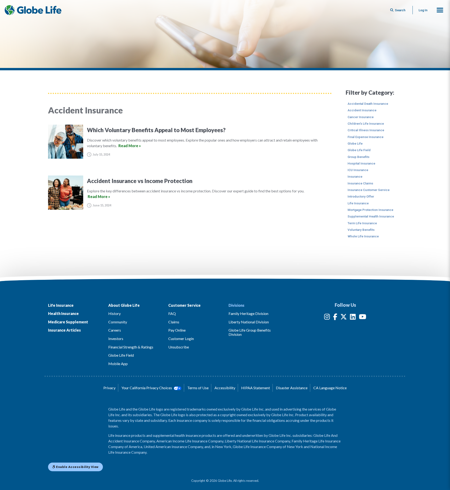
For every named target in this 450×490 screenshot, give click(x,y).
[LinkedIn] (353, 317)
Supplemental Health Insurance (371, 216)
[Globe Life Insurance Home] (33, 10)
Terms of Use (198, 387)
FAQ (172, 313)
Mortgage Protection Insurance (370, 210)
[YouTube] (362, 317)
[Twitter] (343, 317)
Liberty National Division (249, 322)
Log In (423, 10)
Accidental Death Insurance (368, 103)
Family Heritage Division (248, 313)
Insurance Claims (360, 183)
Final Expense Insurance (365, 137)
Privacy (109, 387)
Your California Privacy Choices (147, 387)
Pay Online (177, 330)
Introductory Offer (361, 196)
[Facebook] (335, 317)
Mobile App (118, 363)
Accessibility (224, 387)
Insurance (355, 176)
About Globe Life (124, 305)
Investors (115, 338)
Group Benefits (358, 157)
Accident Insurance (362, 110)
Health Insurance (63, 313)
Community (117, 322)
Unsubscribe (178, 347)
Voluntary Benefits (361, 230)
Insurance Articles (64, 330)
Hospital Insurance (361, 163)
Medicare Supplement (68, 322)
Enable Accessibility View (77, 467)
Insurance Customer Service (369, 190)
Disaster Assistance (292, 387)
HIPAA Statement (255, 387)
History (114, 313)
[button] (440, 10)
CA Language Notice (330, 387)
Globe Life (355, 143)
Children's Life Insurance (366, 123)
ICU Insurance (358, 170)
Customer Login (181, 338)
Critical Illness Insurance (366, 130)
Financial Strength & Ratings (130, 347)
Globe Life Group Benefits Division (250, 332)
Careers (114, 330)
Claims (173, 322)
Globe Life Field (359, 150)
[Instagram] (327, 317)
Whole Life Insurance (363, 236)
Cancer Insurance (361, 117)
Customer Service (184, 305)
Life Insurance (358, 203)
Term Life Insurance (362, 223)
